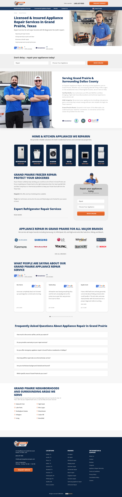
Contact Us (64, 8)
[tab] (50, 316)
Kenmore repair (72, 466)
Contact (91, 459)
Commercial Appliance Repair (42, 8)
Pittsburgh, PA (49, 478)
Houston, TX (49, 472)
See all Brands (60, 254)
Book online (98, 63)
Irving (17, 418)
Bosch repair (71, 472)
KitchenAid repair (72, 469)
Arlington (18, 415)
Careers (91, 480)
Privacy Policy (92, 474)
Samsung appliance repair (75, 481)
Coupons (91, 465)
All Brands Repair (72, 484)
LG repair (70, 454)
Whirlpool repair (72, 460)
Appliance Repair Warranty (96, 468)
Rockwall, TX (49, 469)
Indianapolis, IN (50, 475)
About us (91, 456)
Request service (100, 3)
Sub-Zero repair (72, 478)
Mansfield (41, 418)
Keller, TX (48, 463)
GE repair (70, 457)
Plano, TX (48, 460)
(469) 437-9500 (79, 3)
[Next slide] (82, 316)
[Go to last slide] (39, 316)
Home (15, 13)
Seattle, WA (49, 481)
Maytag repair (71, 463)
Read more (18, 215)
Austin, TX (48, 457)
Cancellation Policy (94, 477)
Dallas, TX (48, 454)
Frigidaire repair (72, 475)
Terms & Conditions (94, 471)
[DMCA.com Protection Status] (69, 493)
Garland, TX (49, 466)
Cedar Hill (41, 415)
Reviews (91, 462)
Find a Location (50, 484)
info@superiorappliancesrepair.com (25, 459)
